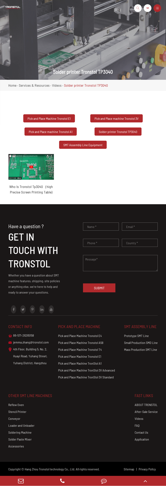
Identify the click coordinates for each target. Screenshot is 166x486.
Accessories (16, 446)
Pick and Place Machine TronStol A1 (80, 363)
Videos (57, 85)
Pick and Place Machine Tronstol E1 (49, 118)
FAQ (137, 425)
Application (142, 439)
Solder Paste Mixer (20, 439)
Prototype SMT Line (136, 336)
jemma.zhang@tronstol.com (28, 342)
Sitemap (129, 469)
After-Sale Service (146, 412)
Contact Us (141, 432)
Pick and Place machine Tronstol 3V (116, 118)
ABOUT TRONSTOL (146, 405)
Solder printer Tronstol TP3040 (86, 85)
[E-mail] (21, 481)
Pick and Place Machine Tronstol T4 (80, 349)
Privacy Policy (147, 469)
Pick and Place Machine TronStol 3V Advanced (86, 370)
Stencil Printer (17, 412)
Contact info (20, 326)
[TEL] (62, 481)
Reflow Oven (16, 405)
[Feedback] (104, 481)
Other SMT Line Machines (30, 395)
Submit (99, 288)
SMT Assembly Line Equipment (82, 145)
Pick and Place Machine (79, 326)
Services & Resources (34, 85)
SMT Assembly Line (140, 326)
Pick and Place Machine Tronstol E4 (80, 336)
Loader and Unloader (21, 425)
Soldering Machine (20, 432)
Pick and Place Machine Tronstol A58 (80, 343)
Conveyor (14, 418)
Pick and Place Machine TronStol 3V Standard (86, 377)
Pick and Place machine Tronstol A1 (50, 132)
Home (12, 85)
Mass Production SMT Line (140, 349)
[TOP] (145, 481)
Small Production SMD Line (141, 343)
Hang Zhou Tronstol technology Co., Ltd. (50, 469)
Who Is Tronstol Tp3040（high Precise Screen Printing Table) (31, 189)
